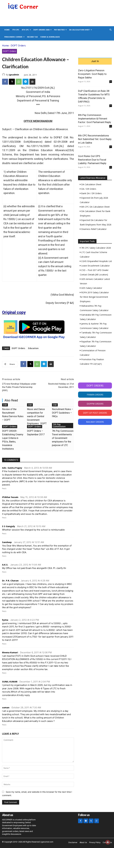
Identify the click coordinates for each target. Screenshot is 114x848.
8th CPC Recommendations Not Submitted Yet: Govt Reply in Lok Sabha (94, 139)
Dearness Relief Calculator (94, 229)
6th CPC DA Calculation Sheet (95, 206)
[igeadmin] (4, 74)
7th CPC (15, 30)
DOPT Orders (18, 45)
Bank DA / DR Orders (91, 193)
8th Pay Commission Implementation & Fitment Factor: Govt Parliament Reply (94, 119)
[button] (110, 29)
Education (33, 348)
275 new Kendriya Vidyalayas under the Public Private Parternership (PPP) (19, 387)
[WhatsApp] (19, 82)
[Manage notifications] (107, 842)
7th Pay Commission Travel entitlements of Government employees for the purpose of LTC (62, 438)
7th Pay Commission (59, 425)
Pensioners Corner (13, 37)
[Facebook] (5, 82)
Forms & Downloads (50, 37)
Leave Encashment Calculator (95, 265)
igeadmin (14, 74)
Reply (4, 488)
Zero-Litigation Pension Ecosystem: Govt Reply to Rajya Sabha (92, 74)
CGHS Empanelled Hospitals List (96, 261)
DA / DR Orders (88, 188)
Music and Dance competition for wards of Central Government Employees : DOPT (37, 416)
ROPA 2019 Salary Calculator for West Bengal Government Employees (94, 297)
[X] (12, 82)
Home (7, 30)
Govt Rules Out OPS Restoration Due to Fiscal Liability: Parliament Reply (92, 160)
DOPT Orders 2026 (41, 30)
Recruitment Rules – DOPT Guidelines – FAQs (62, 413)
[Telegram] (25, 82)
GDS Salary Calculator (91, 288)
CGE (5, 404)
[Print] (32, 82)
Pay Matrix (59, 30)
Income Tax (32, 37)
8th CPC (25, 30)
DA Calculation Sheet (79, 30)
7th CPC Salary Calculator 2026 (96, 247)
